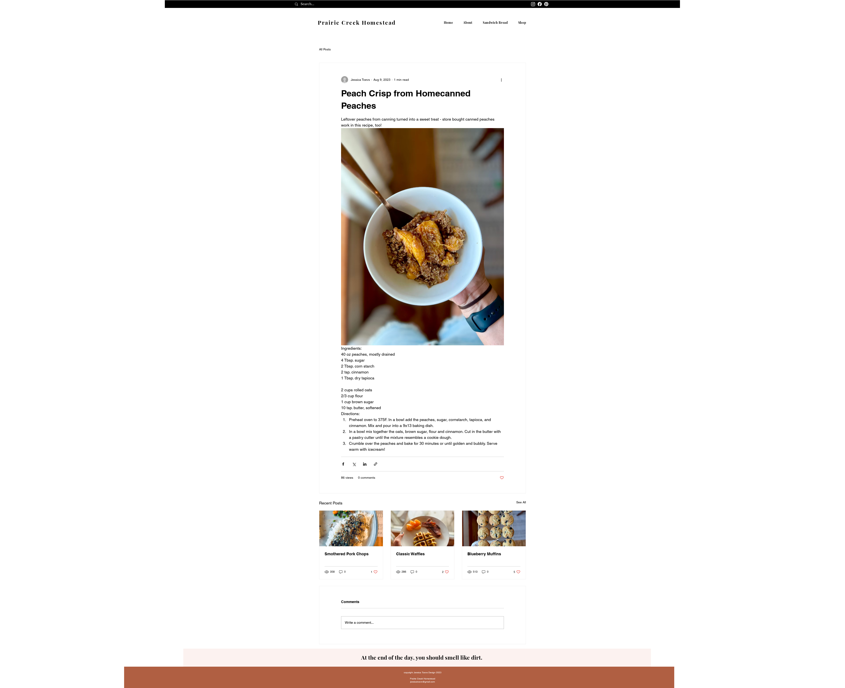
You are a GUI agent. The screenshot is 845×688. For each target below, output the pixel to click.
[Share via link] (375, 464)
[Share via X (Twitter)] (354, 464)
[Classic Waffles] (422, 528)
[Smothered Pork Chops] (351, 528)
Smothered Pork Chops (347, 554)
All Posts (325, 49)
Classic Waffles (410, 554)
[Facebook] (539, 4)
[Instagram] (533, 4)
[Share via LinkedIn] (365, 464)
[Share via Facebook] (343, 464)
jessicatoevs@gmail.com (422, 681)
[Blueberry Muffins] (494, 528)
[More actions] (501, 79)
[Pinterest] (546, 4)
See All (521, 502)
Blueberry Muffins (484, 554)
